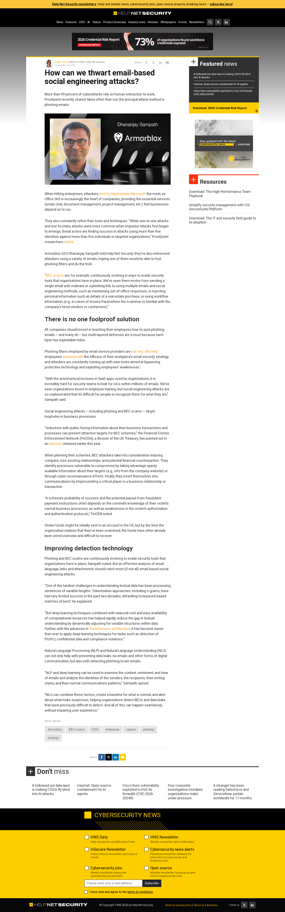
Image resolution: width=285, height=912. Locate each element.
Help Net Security (142, 905)
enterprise (112, 729)
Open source (161, 868)
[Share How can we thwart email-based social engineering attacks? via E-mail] (167, 62)
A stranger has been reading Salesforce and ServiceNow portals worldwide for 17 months (232, 791)
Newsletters (196, 22)
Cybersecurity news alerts (172, 849)
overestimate (73, 357)
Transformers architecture (109, 629)
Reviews (153, 22)
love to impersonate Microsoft (122, 194)
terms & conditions (140, 892)
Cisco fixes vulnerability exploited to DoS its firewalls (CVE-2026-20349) (141, 791)
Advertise (212, 905)
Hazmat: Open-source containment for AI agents (221, 84)
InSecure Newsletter (108, 849)
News (60, 22)
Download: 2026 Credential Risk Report (220, 108)
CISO (82, 22)
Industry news (136, 22)
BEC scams (55, 275)
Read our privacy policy (178, 905)
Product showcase (114, 22)
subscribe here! (221, 4)
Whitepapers (168, 22)
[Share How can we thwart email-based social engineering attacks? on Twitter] (153, 62)
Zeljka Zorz (61, 62)
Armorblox (55, 729)
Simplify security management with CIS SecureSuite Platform (219, 207)
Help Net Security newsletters (74, 4)
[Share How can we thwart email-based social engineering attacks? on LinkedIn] (160, 62)
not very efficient (144, 351)
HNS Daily (99, 837)
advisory (55, 444)
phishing (148, 729)
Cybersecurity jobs (106, 868)
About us (199, 905)
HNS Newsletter (164, 837)
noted (68, 242)
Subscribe (152, 883)
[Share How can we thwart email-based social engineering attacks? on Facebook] (146, 62)
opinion (131, 729)
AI (88, 22)
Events (183, 22)
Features (71, 22)
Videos (96, 22)
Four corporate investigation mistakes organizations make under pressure (185, 791)
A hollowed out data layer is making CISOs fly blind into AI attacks (51, 789)
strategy (53, 738)
